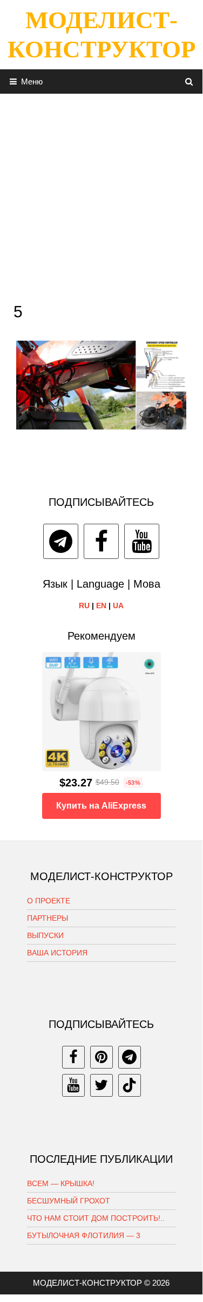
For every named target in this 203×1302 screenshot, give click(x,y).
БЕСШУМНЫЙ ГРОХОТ (68, 1200)
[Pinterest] (101, 1057)
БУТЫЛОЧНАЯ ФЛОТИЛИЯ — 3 (83, 1235)
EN (101, 605)
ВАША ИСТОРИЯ (57, 952)
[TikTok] (129, 1085)
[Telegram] (60, 541)
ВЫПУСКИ (45, 935)
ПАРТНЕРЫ (47, 918)
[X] (101, 1085)
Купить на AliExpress (101, 805)
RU (84, 605)
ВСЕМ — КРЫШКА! (60, 1183)
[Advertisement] (101, 195)
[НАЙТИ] (189, 81)
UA (118, 605)
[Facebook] (101, 541)
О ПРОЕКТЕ (48, 900)
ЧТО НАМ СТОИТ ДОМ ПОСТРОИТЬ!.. (96, 1218)
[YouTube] (141, 541)
